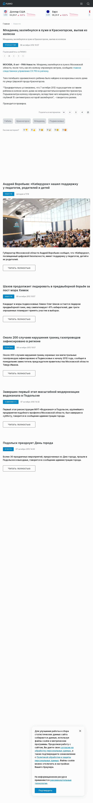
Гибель (8, 121)
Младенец (39, 121)
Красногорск (22, 121)
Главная (6, 24)
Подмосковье (57, 121)
